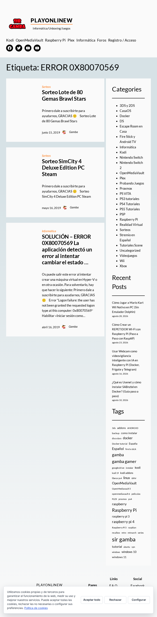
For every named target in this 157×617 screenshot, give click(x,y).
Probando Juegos (132, 183)
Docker (125, 116)
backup (115, 433)
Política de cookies (36, 608)
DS (122, 121)
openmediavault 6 (121, 493)
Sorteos (46, 86)
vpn (133, 547)
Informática (49, 231)
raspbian (132, 527)
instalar (129, 467)
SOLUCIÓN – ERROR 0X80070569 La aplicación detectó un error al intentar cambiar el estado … (67, 249)
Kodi (123, 152)
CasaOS (125, 111)
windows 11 (119, 557)
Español (118, 448)
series (141, 532)
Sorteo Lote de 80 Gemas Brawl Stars (64, 95)
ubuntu (126, 547)
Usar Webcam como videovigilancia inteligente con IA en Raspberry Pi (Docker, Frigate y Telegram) (125, 360)
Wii (122, 261)
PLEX (114, 499)
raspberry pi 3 (121, 516)
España (133, 443)
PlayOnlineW (52, 20)
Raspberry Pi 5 (119, 527)
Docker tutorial (119, 443)
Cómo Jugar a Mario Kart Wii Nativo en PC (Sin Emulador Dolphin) (128, 307)
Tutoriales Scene (131, 245)
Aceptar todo (91, 599)
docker (128, 438)
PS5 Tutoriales (130, 209)
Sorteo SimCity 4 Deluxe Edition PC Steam (63, 167)
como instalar (129, 433)
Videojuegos (128, 256)
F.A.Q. (113, 586)
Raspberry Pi (129, 219)
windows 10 (129, 551)
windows (116, 552)
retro (124, 532)
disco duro (116, 438)
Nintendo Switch (131, 157)
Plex (123, 178)
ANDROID (132, 428)
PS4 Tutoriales (130, 204)
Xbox (123, 266)
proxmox (123, 499)
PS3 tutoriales (129, 199)
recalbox (116, 532)
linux (126, 478)
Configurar (139, 599)
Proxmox (126, 188)
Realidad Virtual (131, 225)
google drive (118, 467)
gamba (118, 454)
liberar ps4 (117, 478)
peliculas (136, 493)
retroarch (132, 532)
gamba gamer (124, 461)
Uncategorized (130, 250)
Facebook (138, 586)
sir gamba (124, 539)
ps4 (130, 499)
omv (134, 478)
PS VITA (125, 194)
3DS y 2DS (127, 106)
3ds (114, 428)
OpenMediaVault (132, 173)
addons (121, 427)
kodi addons (126, 472)
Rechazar (115, 599)
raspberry (119, 504)
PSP (122, 214)
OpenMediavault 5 (121, 488)
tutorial (117, 546)
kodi (138, 467)
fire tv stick (130, 449)
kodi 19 (115, 473)
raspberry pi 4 (123, 522)
